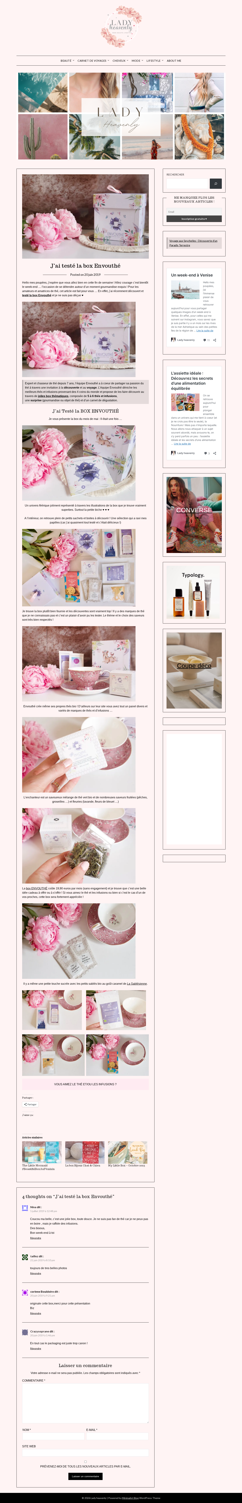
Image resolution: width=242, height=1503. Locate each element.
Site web (29, 1446)
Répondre (35, 1237)
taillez (34, 1256)
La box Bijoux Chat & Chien (82, 1165)
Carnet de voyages (92, 60)
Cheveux (119, 60)
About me (174, 60)
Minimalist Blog (130, 1497)
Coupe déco (194, 665)
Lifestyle (154, 60)
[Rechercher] (216, 184)
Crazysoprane (39, 1331)
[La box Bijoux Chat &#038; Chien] (85, 1152)
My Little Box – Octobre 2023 (126, 1165)
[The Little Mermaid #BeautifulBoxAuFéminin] (41, 1152)
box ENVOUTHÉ (36, 888)
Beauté (66, 60)
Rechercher (175, 174)
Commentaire (33, 1380)
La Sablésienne (137, 983)
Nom (26, 1429)
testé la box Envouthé (36, 295)
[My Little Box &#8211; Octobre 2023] (127, 1152)
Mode (136, 60)
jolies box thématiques (53, 396)
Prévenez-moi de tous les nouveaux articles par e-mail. (85, 1466)
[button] (52, 1010)
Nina (33, 1207)
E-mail (91, 1429)
